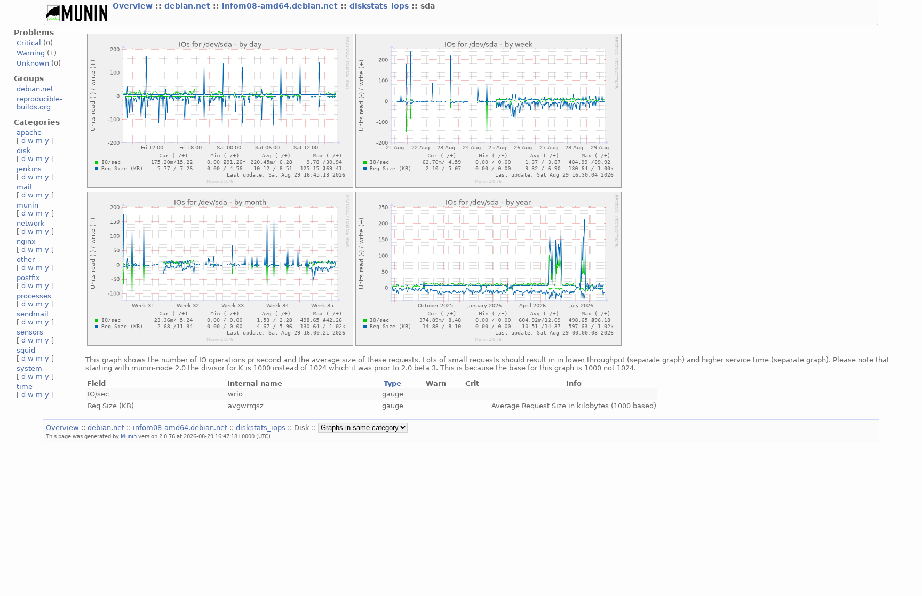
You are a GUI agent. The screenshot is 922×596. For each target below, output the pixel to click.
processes (34, 296)
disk (24, 151)
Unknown (33, 63)
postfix (28, 278)
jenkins (29, 169)
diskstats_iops (380, 6)
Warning (31, 53)
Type (392, 383)
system (29, 368)
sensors (30, 332)
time (25, 387)
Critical (29, 43)
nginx (26, 241)
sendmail (33, 314)
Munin (129, 436)
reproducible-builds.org (39, 103)
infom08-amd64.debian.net (281, 6)
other (26, 260)
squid (26, 350)
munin (27, 205)
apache (29, 133)
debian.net (188, 6)
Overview (134, 6)
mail (24, 187)
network (31, 223)
